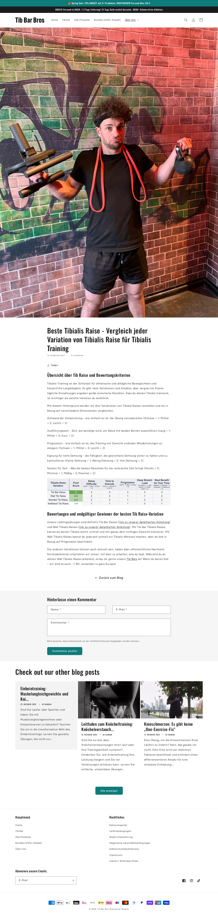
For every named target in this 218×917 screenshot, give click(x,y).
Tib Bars (132, 559)
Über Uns (20, 849)
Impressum (115, 855)
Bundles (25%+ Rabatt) (28, 843)
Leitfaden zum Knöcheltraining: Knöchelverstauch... (107, 726)
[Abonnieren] (72, 880)
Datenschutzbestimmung (124, 849)
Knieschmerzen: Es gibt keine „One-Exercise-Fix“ (168, 726)
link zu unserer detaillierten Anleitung (144, 522)
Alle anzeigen (109, 790)
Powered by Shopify (119, 909)
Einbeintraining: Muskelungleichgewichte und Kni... (44, 694)
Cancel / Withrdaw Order (123, 861)
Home (18, 825)
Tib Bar (19, 831)
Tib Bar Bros (103, 909)
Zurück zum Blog (111, 578)
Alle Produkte (23, 837)
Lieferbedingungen (120, 831)
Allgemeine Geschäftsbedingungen (130, 843)
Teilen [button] (54, 365)
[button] (131, 20)
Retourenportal (118, 825)
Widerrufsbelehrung (121, 837)
